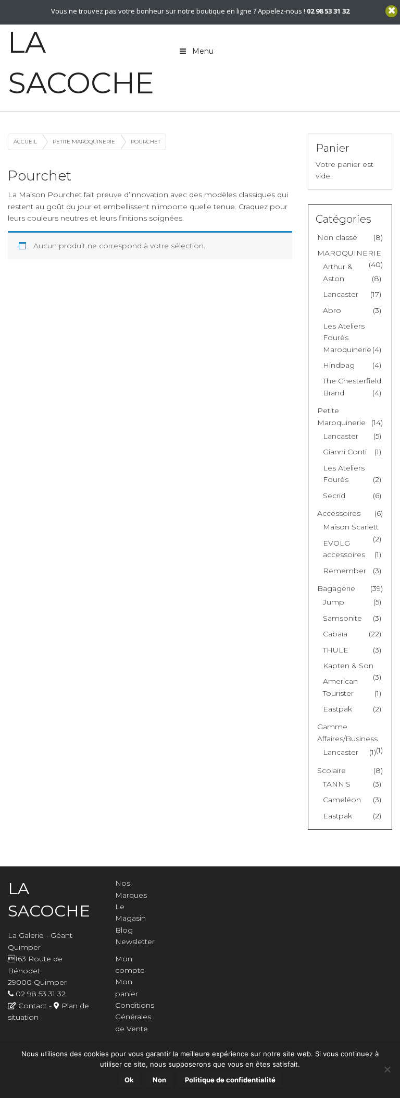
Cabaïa (335, 633)
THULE (335, 650)
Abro (332, 310)
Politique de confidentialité (230, 1080)
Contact (32, 1005)
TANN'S (337, 784)
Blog (124, 930)
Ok (129, 1080)
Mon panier (126, 987)
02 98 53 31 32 (41, 993)
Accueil (25, 141)
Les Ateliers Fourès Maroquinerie (347, 337)
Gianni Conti (345, 451)
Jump (333, 602)
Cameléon (342, 799)
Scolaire (331, 770)
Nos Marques (131, 888)
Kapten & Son (348, 665)
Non (159, 1080)
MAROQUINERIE (349, 253)
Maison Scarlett (351, 527)
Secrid (334, 495)
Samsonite (342, 618)
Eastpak (337, 709)
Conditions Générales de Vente (134, 1016)
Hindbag (339, 365)
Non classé (337, 237)
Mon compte (130, 964)
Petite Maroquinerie (84, 141)
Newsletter (135, 941)
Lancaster (340, 294)
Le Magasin (130, 912)
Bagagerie (336, 588)
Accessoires (338, 513)
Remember (344, 570)
